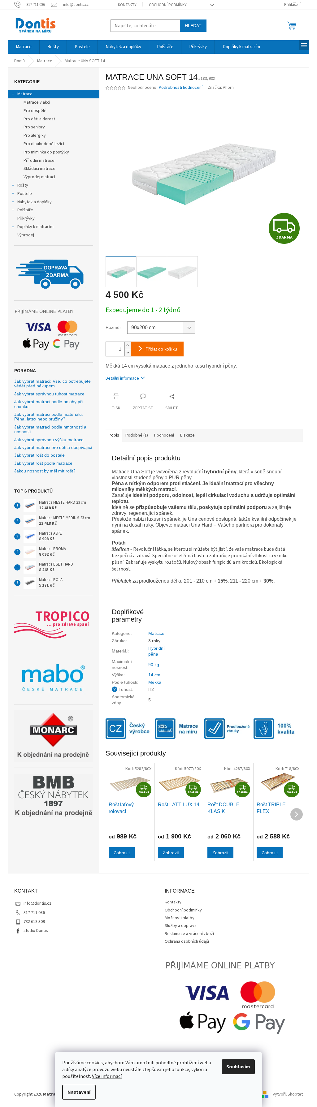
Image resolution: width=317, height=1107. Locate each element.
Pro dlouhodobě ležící (44, 144)
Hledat (193, 25)
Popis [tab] (114, 435)
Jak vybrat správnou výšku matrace (49, 439)
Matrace (25, 94)
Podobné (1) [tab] (136, 435)
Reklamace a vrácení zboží (189, 934)
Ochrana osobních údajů (187, 941)
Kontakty (127, 5)
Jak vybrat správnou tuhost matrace (49, 394)
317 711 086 (34, 913)
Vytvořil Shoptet (288, 1094)
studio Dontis (36, 931)
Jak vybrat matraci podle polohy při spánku (48, 404)
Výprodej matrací (39, 177)
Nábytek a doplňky (34, 202)
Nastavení (78, 1092)
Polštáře (25, 210)
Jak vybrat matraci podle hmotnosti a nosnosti (50, 429)
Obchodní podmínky (168, 5)
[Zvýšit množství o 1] (127, 345)
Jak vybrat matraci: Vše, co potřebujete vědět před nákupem (52, 383)
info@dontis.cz (37, 903)
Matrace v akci (37, 102)
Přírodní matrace (39, 160)
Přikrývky (26, 218)
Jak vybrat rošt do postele (39, 455)
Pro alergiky (35, 135)
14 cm (154, 674)
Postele (24, 194)
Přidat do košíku (161, 349)
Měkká (154, 682)
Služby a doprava (181, 926)
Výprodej (25, 235)
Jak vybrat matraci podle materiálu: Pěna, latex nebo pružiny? (48, 416)
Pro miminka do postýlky (46, 152)
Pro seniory (34, 127)
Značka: (221, 87)
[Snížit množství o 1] (127, 352)
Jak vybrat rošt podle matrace (43, 463)
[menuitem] (23, 47)
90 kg (153, 664)
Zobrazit (122, 852)
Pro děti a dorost (39, 119)
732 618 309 (34, 922)
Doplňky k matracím (35, 227)
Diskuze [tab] (187, 435)
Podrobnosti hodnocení (180, 88)
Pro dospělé (35, 111)
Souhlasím (238, 1066)
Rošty (22, 185)
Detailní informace (122, 378)
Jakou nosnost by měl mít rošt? (45, 471)
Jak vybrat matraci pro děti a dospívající (53, 447)
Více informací (107, 1076)
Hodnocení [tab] (164, 435)
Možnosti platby (179, 918)
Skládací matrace (39, 169)
